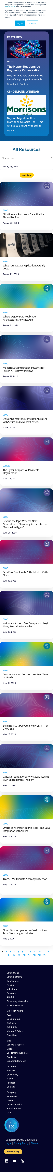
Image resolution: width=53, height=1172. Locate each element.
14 (14, 955)
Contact (11, 1086)
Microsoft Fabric (15, 1031)
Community (12, 1074)
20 (44, 955)
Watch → (12, 130)
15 (19, 955)
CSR (9, 1112)
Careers (11, 1100)
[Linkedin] (6, 1160)
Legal (8, 1143)
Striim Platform (14, 977)
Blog (9, 1040)
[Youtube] (14, 1160)
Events (10, 1078)
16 (24, 955)
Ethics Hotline (14, 1108)
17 (29, 955)
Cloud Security (14, 1104)
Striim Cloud (13, 973)
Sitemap (35, 1143)
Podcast (11, 1082)
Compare (11, 993)
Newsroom (12, 1096)
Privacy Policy (21, 1143)
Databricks (12, 1027)
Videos (10, 1048)
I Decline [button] (32, 23)
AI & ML (10, 997)
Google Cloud (13, 1019)
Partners (11, 1070)
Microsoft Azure (15, 1010)
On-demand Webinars (18, 1052)
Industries (12, 989)
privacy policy (10, 6)
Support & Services (16, 1061)
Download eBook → (17, 84)
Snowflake (12, 1035)
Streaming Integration (17, 1001)
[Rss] (22, 1160)
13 (9, 955)
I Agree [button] (20, 23)
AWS (9, 1015)
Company (11, 1092)
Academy (11, 1057)
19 (39, 955)
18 (34, 955)
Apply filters (26, 175)
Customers (12, 1066)
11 (44, 951)
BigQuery (11, 1023)
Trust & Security (15, 1005)
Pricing (10, 985)
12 (49, 951)
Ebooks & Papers (15, 1044)
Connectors (13, 981)
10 (39, 951)
